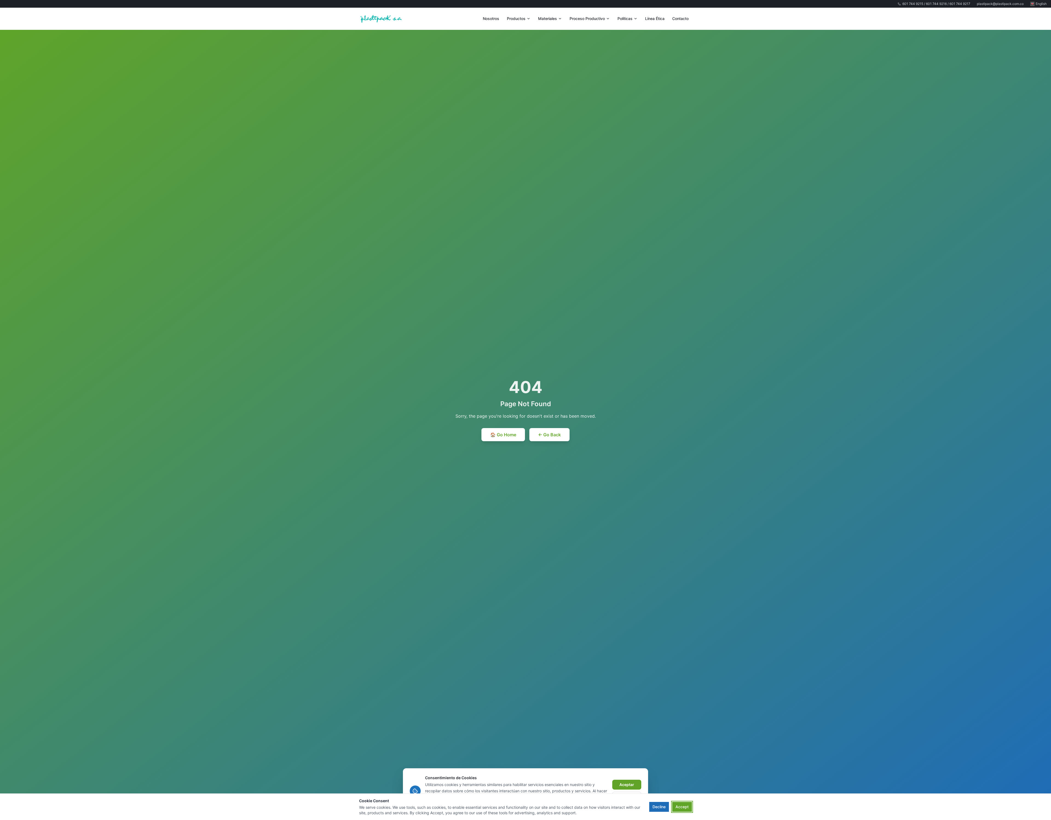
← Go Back (549, 434)
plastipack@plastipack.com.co (1000, 4)
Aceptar (626, 784)
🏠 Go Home (503, 434)
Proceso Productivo (587, 18)
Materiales (547, 18)
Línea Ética (655, 18)
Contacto (680, 18)
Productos (516, 18)
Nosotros (491, 18)
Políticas (625, 18)
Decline (659, 806)
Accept (682, 806)
